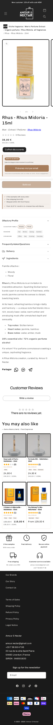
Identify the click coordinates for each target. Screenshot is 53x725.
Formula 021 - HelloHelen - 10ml (38, 460)
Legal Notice (12, 625)
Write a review (26, 398)
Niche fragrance (16, 27)
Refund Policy (12, 612)
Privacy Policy (12, 619)
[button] (6, 13)
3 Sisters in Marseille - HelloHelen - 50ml (12, 508)
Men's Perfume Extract (35, 27)
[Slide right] (33, 112)
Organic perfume (12, 30)
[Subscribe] (43, 675)
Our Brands (11, 575)
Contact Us (11, 588)
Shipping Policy (13, 606)
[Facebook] (24, 371)
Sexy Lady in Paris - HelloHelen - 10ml (11, 460)
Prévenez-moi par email (26, 168)
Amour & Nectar (32, 721)
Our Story (10, 581)
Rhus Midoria (34, 130)
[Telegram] (30, 371)
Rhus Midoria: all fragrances (33, 30)
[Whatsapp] (17, 371)
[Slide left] (20, 112)
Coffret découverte (14, 149)
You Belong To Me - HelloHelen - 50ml (35, 508)
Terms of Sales (13, 600)
